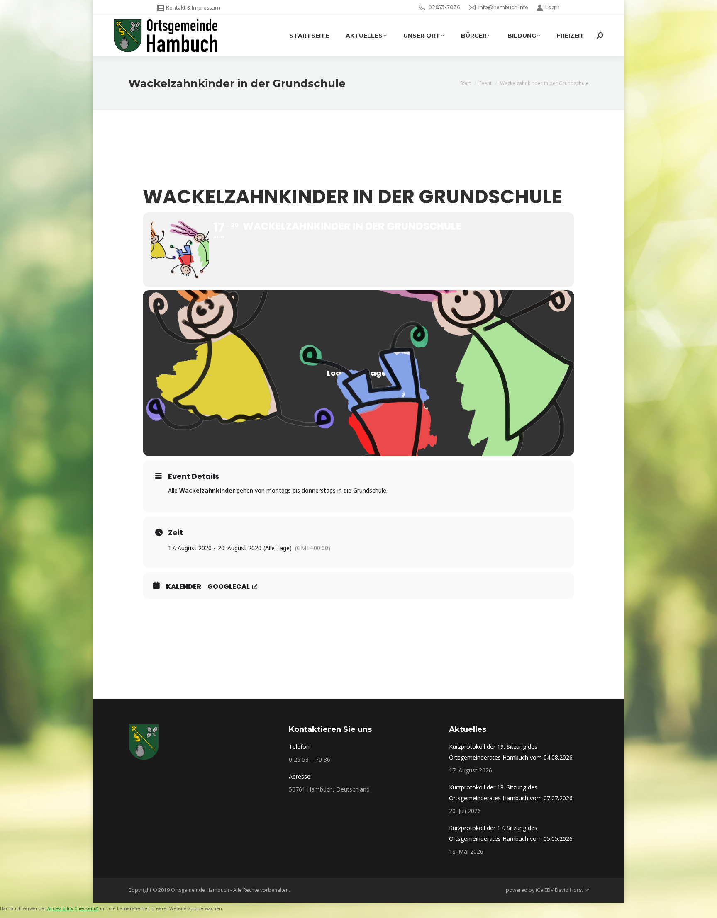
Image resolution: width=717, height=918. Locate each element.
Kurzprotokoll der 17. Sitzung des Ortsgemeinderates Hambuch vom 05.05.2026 (511, 833)
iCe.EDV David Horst (559, 890)
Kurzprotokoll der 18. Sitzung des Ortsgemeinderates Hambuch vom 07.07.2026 (511, 792)
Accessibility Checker (70, 908)
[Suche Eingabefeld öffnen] (600, 35)
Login (552, 7)
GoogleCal (228, 587)
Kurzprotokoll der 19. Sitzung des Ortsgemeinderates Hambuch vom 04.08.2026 (511, 752)
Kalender (183, 587)
